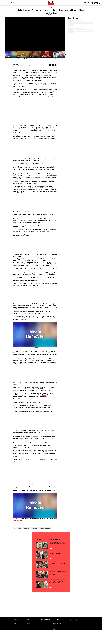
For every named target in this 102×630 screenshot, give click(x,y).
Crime (8, 2)
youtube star (26, 528)
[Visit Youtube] (73, 620)
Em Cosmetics (41, 387)
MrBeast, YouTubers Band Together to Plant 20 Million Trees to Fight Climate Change (34, 486)
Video (12, 2)
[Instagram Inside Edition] (97, 3)
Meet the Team (16, 622)
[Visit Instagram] (71, 620)
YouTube (28, 624)
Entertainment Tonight (57, 623)
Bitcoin (44, 395)
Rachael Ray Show (56, 626)
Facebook (28, 621)
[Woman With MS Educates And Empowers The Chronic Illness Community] (51, 565)
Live (18, 2)
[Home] (51, 3)
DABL (54, 627)
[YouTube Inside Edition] (99, 3)
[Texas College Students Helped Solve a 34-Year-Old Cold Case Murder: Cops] (51, 584)
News (3, 2)
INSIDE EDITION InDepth (18, 520)
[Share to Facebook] (50, 65)
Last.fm (54, 628)
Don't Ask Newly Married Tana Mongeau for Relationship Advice (30, 483)
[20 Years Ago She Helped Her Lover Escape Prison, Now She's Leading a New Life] (51, 545)
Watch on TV (86, 2)
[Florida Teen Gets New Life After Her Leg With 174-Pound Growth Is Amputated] (51, 574)
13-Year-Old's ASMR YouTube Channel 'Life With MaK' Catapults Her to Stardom (35, 519)
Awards (15, 623)
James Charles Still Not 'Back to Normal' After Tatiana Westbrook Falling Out (34, 490)
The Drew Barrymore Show (58, 624)
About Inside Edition (17, 621)
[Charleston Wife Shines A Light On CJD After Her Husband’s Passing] (51, 555)
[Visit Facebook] (67, 620)
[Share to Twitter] (53, 65)
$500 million (19, 193)
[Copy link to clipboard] (56, 65)
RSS (27, 626)
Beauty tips (34, 528)
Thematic (29, 96)
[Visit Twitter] (69, 620)
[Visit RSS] (76, 620)
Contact (15, 624)
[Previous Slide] (5, 55)
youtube (19, 528)
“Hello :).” (19, 132)
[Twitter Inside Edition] (95, 3)
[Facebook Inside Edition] (92, 3)
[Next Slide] (65, 55)
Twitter (28, 622)
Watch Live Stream (43, 622)
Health (50, 558)
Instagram (28, 623)
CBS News (55, 622)
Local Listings (42, 621)
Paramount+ (55, 621)
